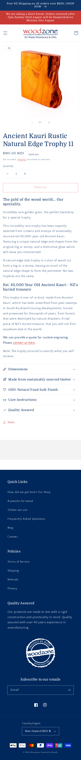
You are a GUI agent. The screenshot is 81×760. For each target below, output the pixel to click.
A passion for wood (20, 501)
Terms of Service (19, 561)
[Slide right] (49, 122)
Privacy (12, 588)
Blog (10, 527)
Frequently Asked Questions (26, 518)
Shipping (21, 159)
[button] (5, 33)
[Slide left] (32, 122)
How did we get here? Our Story (29, 492)
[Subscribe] (69, 690)
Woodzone (35, 752)
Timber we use (17, 510)
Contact (13, 536)
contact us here (24, 342)
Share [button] (11, 422)
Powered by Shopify (49, 752)
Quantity (8, 166)
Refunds (13, 579)
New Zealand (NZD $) (38, 731)
